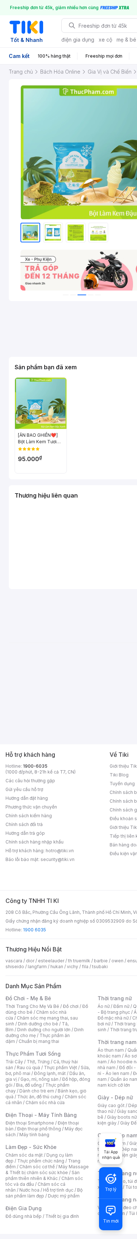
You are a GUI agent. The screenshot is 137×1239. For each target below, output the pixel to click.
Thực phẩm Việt (60, 1067)
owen (117, 960)
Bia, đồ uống (29, 1085)
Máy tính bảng (34, 1134)
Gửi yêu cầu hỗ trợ (24, 789)
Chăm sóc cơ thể (37, 1166)
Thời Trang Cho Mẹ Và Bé (32, 1006)
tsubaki (100, 966)
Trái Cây (14, 1061)
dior (30, 960)
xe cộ (105, 39)
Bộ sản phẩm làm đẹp (44, 1193)
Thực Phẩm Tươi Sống (33, 1054)
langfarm (37, 966)
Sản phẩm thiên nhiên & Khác (42, 1175)
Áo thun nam (111, 1050)
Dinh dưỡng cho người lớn (44, 1029)
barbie (101, 960)
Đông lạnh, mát (50, 1073)
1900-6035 (35, 766)
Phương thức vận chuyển (31, 807)
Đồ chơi (71, 1006)
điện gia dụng (77, 39)
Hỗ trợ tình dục (58, 1190)
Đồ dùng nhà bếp (23, 1216)
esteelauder (51, 960)
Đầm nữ (121, 1006)
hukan (56, 966)
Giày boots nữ (122, 1117)
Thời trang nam (117, 1042)
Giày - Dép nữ (115, 1097)
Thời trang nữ (115, 998)
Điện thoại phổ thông (39, 1128)
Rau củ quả (28, 1067)
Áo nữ (104, 1006)
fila (85, 966)
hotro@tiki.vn (60, 850)
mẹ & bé (126, 39)
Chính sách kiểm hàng (28, 815)
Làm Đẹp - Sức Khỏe (31, 1147)
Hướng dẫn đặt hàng (26, 798)
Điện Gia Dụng (23, 1208)
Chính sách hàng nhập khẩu (34, 842)
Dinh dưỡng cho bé (38, 1023)
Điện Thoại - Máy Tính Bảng (41, 1115)
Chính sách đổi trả (24, 824)
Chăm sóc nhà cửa (45, 1102)
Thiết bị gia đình (62, 1216)
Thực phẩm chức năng (40, 1161)
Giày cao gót (111, 1105)
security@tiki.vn (58, 859)
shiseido (14, 966)
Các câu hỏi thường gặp (30, 780)
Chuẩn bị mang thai (39, 1041)
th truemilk (79, 960)
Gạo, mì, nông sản (39, 1079)
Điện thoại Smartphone (29, 1123)
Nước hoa (29, 1190)
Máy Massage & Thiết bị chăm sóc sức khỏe (47, 1169)
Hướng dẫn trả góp (25, 833)
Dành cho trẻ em (36, 1091)
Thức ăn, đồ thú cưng (39, 1096)
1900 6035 (34, 929)
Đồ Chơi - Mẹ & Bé (28, 998)
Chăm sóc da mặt (24, 1155)
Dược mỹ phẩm (64, 1196)
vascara (13, 960)
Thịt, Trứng (38, 1061)
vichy (72, 966)
